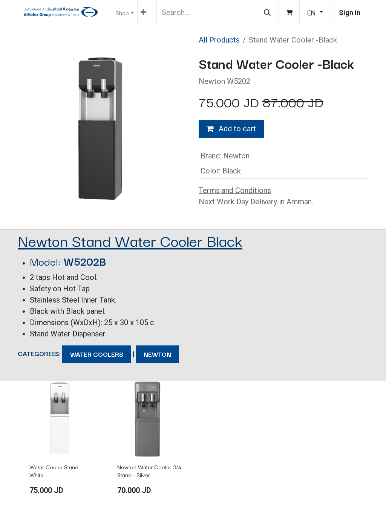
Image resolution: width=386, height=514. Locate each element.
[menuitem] (143, 12)
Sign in (349, 13)
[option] (193, 441)
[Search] (267, 12)
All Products (219, 39)
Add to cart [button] (236, 128)
